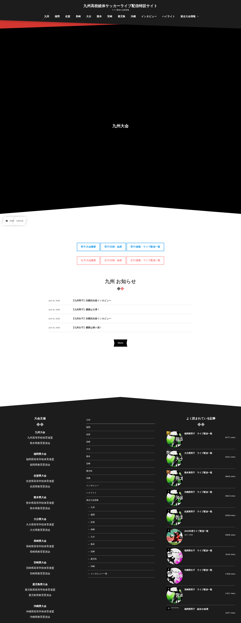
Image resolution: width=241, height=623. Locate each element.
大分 (88, 449)
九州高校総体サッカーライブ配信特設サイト (120, 6)
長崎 (88, 442)
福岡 (88, 427)
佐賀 (88, 434)
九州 (88, 420)
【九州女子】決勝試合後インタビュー (91, 318)
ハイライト (91, 493)
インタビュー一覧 (99, 574)
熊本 (88, 456)
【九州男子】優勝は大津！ (86, 309)
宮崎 (88, 463)
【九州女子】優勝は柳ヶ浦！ (87, 327)
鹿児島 (89, 471)
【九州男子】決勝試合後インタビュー (91, 300)
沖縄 (88, 478)
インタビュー (92, 485)
